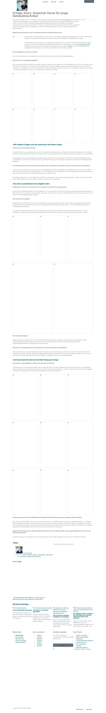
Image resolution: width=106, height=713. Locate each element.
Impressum (89, 709)
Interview (29, 556)
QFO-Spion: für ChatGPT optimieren (41, 610)
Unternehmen (49, 554)
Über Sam (53, 1)
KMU (33, 556)
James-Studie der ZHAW (83, 44)
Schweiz (35, 554)
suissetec (67, 19)
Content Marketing (27, 554)
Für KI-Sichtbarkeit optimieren (22, 610)
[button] (56, 543)
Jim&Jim (70, 46)
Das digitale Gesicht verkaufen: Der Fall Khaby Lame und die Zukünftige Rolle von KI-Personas (83, 616)
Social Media (41, 554)
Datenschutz (79, 709)
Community (23, 556)
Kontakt (61, 1)
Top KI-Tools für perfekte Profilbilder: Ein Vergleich (61, 616)
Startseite (45, 1)
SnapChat (38, 556)
